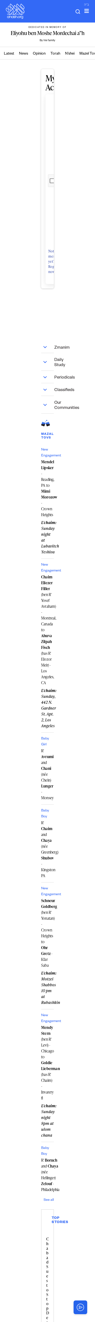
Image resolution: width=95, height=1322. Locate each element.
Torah (55, 54)
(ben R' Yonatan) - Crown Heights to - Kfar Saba (47, 933)
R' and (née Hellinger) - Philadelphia (50, 1174)
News (23, 54)
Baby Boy (45, 814)
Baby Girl (45, 742)
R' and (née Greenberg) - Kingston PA (47, 849)
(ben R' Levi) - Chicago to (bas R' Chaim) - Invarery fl (47, 1063)
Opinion (39, 54)
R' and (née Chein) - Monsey (47, 774)
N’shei (70, 54)
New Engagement (47, 453)
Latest (9, 54)
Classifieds (47, 389)
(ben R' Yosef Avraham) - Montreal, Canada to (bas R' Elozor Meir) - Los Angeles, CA (47, 629)
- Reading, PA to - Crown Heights (47, 488)
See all (49, 1200)
